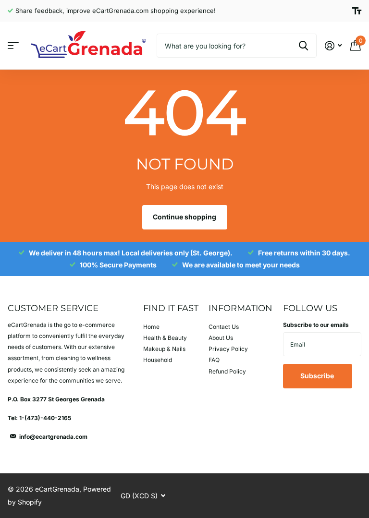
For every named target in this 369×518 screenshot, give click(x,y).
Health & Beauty (165, 337)
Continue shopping (184, 217)
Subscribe (317, 376)
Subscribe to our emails (316, 324)
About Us (221, 337)
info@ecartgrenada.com (53, 436)
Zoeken (303, 46)
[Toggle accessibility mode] (356, 11)
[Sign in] (333, 46)
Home (151, 326)
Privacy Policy (228, 348)
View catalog (13, 46)
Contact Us (224, 326)
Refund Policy (227, 371)
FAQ (214, 359)
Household (157, 359)
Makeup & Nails (164, 348)
